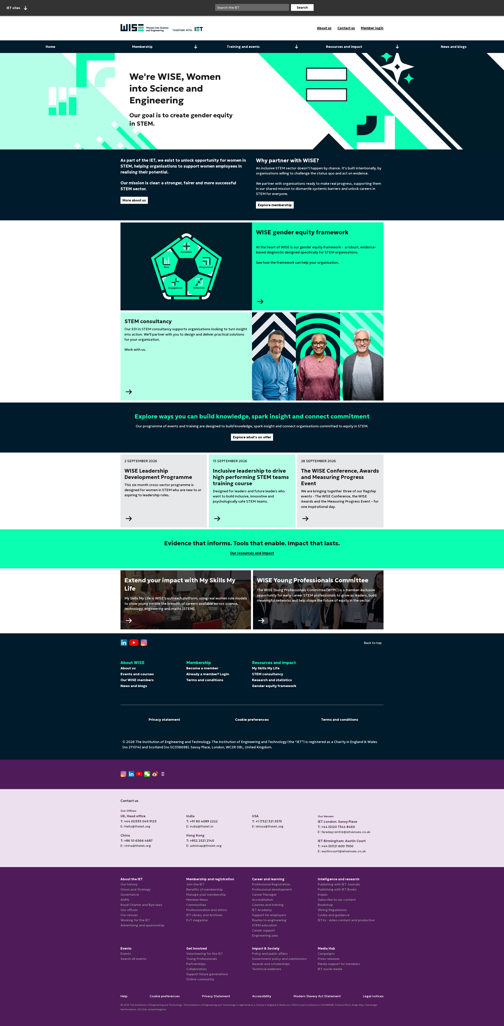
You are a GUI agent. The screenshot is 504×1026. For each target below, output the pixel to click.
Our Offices (128, 811)
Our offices (129, 910)
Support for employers (269, 915)
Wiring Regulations (332, 910)
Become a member (202, 668)
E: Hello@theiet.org (135, 826)
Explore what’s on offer (252, 437)
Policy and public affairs (270, 953)
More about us (134, 200)
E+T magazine (197, 920)
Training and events (243, 47)
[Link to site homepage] (161, 28)
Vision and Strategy (135, 889)
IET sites (13, 8)
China (125, 835)
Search (302, 7)
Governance (129, 894)
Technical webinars (266, 969)
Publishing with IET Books (337, 889)
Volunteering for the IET (204, 953)
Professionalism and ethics (206, 910)
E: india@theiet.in (199, 826)
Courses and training (268, 905)
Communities (196, 905)
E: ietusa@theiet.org (268, 826)
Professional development (272, 889)
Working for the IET (135, 920)
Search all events (133, 959)
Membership (142, 47)
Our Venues (326, 816)
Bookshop (325, 905)
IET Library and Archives (204, 915)
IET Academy (262, 910)
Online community (200, 979)
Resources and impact (344, 47)
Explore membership (275, 205)
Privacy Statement (216, 996)
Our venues (129, 915)
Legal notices (373, 996)
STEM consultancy (267, 674)
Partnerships (196, 964)
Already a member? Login (207, 674)
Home (50, 47)
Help (123, 996)
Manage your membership (206, 894)
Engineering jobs (265, 935)
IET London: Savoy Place (337, 822)
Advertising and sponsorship (142, 925)
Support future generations (207, 974)
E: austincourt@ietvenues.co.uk (342, 851)
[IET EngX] (163, 774)
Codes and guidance (333, 915)
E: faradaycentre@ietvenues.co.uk (344, 832)
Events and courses (137, 674)
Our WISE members (137, 680)
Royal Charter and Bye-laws (141, 905)
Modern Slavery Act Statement (317, 996)
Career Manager (264, 894)
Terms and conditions (204, 680)
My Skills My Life (266, 668)
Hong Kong (195, 835)
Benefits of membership (204, 889)
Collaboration (196, 969)
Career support (263, 930)
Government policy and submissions (279, 959)
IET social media (330, 969)
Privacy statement (164, 719)
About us (324, 28)
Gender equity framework (274, 686)
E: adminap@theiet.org (204, 846)
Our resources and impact (252, 553)
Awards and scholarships (271, 964)
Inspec (323, 894)
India (190, 816)
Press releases (329, 959)
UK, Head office (132, 816)
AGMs (124, 900)
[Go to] (123, 642)
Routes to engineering (269, 920)
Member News (197, 900)
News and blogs (454, 47)
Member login (372, 28)
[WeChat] (147, 774)
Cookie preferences (252, 719)
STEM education (264, 925)
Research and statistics (272, 680)
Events (125, 953)
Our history (129, 884)
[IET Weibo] (155, 774)
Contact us (346, 28)
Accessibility (261, 996)
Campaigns (326, 953)
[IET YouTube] (139, 775)
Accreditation (262, 900)
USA (255, 816)
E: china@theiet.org (135, 846)
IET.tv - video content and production (346, 920)
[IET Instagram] (123, 774)
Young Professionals (201, 959)
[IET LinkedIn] (131, 774)
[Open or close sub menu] (196, 46)
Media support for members (339, 964)
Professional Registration (271, 884)
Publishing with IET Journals (339, 884)
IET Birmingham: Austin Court (342, 841)
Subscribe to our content (337, 900)
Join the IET (195, 884)
